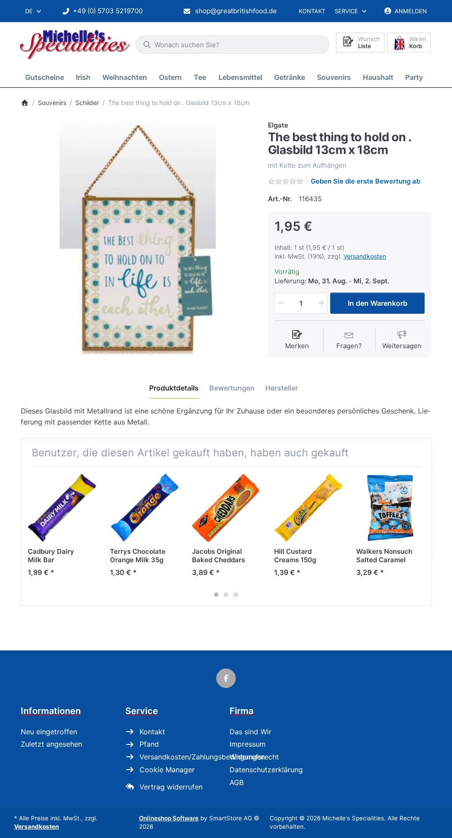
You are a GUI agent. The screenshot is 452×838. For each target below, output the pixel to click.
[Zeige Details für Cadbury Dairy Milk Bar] (62, 507)
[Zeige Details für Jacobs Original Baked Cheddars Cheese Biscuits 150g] (226, 507)
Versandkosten (364, 256)
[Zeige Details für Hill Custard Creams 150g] (308, 507)
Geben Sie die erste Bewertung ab (365, 181)
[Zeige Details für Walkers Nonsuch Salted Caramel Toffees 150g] (390, 507)
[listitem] (138, 237)
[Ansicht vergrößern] (138, 237)
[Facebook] (226, 678)
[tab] (174, 388)
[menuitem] (46, 77)
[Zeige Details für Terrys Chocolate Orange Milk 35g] (144, 507)
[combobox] (34, 11)
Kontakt (312, 11)
